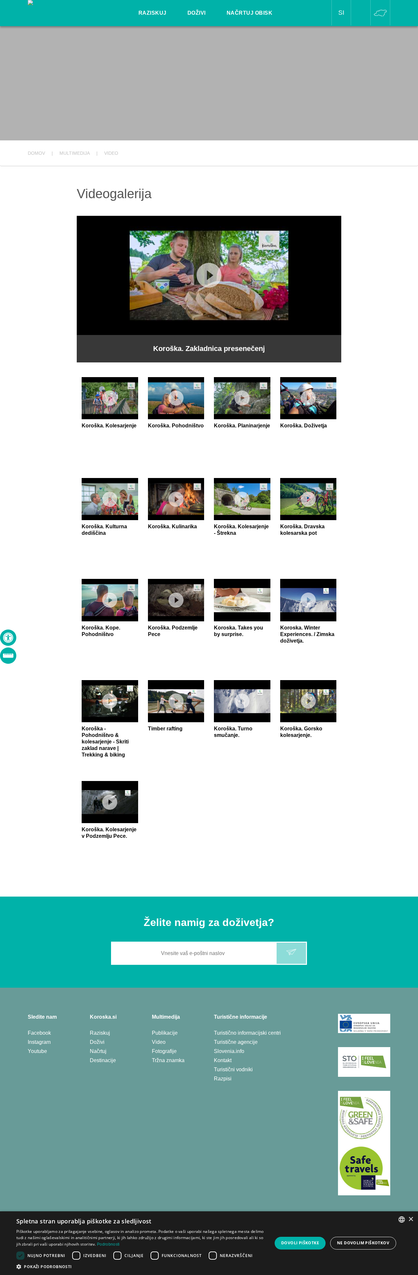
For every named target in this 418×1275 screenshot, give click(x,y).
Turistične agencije (236, 1042)
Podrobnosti (108, 1244)
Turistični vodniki (233, 1069)
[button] (140, 1266)
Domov (36, 153)
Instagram (39, 1042)
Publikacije (165, 1033)
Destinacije (103, 1060)
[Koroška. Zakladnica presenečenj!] (64, 8)
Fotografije (164, 1051)
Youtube (37, 1051)
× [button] (410, 1219)
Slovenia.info (229, 1051)
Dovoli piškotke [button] (300, 1243)
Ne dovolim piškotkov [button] (363, 1243)
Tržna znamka (168, 1060)
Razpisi (223, 1078)
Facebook (39, 1033)
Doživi (97, 1042)
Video (159, 1042)
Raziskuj (100, 1033)
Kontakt (223, 1060)
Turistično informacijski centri (247, 1033)
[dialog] (209, 1243)
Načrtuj (98, 1051)
